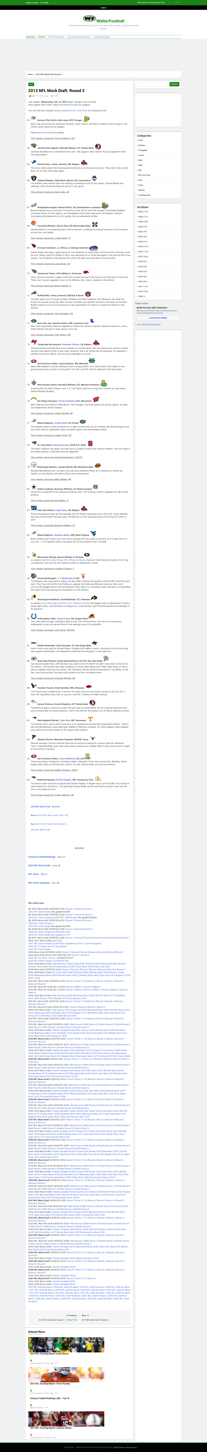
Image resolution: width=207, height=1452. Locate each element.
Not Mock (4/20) (111, 1151)
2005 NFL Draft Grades (39, 926)
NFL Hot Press (144, 175)
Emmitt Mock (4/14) (70, 1053)
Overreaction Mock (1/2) (58, 1137)
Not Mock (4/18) (111, 1171)
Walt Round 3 (49, 1027)
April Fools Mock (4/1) (115, 1013)
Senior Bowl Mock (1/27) (40, 1197)
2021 (141, 237)
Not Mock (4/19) (97, 1091)
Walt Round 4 (76, 1024)
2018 (141, 252)
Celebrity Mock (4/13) (63, 1013)
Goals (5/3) (80, 1070)
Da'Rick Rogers (63, 780)
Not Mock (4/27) (95, 1070)
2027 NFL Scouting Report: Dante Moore (49, 1354)
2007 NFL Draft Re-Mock (94, 1296)
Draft (31, 84)
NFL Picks (33, 874)
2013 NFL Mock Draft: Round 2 (52, 824)
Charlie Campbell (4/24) (64, 1267)
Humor (141, 155)
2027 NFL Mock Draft (56, 37)
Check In (42, 37)
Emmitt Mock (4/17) (106, 995)
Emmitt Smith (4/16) (68, 975)
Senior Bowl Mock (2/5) (68, 1232)
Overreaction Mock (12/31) (102, 1177)
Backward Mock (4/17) (46, 1033)
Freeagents (143, 150)
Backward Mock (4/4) (81, 1073)
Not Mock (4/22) (111, 1111)
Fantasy (142, 145)
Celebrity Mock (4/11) (59, 1073)
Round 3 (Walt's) (92, 989)
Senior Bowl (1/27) (49, 1157)
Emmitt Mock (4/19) (105, 1030)
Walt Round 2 (35, 1027)
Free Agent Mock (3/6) (40, 1036)
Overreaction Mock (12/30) (65, 1076)
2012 (141, 281)
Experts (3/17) (47, 998)
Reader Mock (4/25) (99, 972)
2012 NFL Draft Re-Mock (67, 1293)
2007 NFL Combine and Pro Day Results (47, 946)
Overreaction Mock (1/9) (57, 1249)
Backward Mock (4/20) (84, 995)
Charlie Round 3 (81, 1027)
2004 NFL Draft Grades (66, 917)
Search (174, 84)
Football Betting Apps (102, 37)
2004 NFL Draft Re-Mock (74, 1298)
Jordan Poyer (63, 618)
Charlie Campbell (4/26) (63, 1030)
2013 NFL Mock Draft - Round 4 (45, 806)
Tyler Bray (65, 720)
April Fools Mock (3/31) (88, 1258)
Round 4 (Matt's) (92, 987)
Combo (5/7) (82, 1131)
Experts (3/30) (123, 975)
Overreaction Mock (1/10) (93, 1232)
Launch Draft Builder (158, 318)
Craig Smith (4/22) (82, 964)
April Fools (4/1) (102, 966)
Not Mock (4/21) (110, 1131)
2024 (141, 222)
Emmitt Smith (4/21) (102, 964)
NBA (140, 165)
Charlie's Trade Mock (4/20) (106, 1050)
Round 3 (88, 909)
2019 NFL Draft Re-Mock (92, 1287)
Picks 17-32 (80, 981)
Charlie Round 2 (65, 1027)
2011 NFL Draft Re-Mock (92, 1293)
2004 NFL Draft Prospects (41, 917)
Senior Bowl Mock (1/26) (59, 1177)
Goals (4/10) (80, 1033)
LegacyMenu (30, 37)
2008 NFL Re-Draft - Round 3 (42, 958)
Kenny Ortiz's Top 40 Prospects (86, 943)
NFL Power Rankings (39, 883)
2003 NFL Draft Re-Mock (100, 1298)
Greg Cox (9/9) (59, 1036)
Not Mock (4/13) (89, 1053)
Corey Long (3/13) (117, 1194)
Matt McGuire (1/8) (67, 1015)
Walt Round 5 (90, 1024)
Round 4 (97, 938)
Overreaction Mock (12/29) (53, 1096)
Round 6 (116, 938)
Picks (141, 185)
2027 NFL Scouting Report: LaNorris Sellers (51, 1428)
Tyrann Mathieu (67, 758)
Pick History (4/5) (106, 1053)
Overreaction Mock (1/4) (78, 1117)
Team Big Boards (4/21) (40, 1013)
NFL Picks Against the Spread (79, 37)
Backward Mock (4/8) (71, 1154)
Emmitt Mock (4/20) (114, 1070)
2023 (141, 227)
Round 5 (107, 938)
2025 (141, 217)
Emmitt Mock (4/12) (112, 1192)
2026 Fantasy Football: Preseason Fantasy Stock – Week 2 (141, 3)
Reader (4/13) (61, 998)
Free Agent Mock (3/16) (95, 1194)
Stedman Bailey (62, 535)
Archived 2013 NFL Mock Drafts (114, 1056)
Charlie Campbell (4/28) (63, 1111)
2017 (141, 257)
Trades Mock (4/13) (38, 1073)
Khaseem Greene (70, 344)
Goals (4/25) (83, 1091)
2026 (141, 212)
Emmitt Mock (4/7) (70, 1174)
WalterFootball (110, 21)
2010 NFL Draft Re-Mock (118, 1293)
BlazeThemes (119, 1447)
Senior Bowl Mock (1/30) (68, 1215)
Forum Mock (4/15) (85, 966)
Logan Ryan (61, 510)
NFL (140, 170)
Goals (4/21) (96, 1151)
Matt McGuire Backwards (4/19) (59, 966)
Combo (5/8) (83, 1111)
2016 (141, 261)
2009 (141, 296)
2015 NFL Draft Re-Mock (93, 1290)
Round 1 (70, 909)
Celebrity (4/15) (65, 1033)
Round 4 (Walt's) (74, 987)
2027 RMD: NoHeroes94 (147, 324)
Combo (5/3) (83, 1192)
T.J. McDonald (65, 578)
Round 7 (125, 938)
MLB (140, 160)
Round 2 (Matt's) (110, 989)
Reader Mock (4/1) (118, 1033)
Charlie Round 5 (122, 1024)
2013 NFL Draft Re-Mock (41, 1293)
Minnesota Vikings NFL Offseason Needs (65, 560)
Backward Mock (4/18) (100, 1212)
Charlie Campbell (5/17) (63, 1212)
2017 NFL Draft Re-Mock (41, 1290)
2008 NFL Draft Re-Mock (68, 1296)
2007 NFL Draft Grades (39, 949)
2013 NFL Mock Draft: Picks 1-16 (53, 815)
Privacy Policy (131, 1447)
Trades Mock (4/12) (38, 1093)
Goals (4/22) (96, 1131)
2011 (141, 286)
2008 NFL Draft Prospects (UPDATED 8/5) (48, 961)
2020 (141, 242)
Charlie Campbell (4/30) (63, 1091)
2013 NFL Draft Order (77, 110)
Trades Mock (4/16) (50, 1114)
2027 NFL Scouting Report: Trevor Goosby (50, 1383)
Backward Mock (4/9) (51, 1134)
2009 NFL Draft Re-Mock (42, 1296)
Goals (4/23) (96, 1111)
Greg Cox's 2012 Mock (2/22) (43, 1015)
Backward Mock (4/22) (99, 1010)
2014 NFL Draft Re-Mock (118, 1290)
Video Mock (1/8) (80, 1177)
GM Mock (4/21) (84, 1050)
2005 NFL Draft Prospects (40, 923)
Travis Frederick (67, 401)
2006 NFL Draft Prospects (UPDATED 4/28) (49, 932)
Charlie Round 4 (106, 1024)
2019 (141, 247)
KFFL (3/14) (34, 978)
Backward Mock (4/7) (93, 1114)
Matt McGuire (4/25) (62, 964)
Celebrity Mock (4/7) (73, 1134)
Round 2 (79, 909)
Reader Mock (68, 1056)
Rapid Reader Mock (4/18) (47, 1053)
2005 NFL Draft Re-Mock (47, 1298)
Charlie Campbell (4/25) (63, 1050)
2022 (141, 232)
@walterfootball (70, 105)
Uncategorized (144, 195)
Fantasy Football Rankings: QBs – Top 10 (49, 1398)
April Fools (57, 940)
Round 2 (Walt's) (74, 989)
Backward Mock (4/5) (90, 1174)
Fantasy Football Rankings (42, 857)
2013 (141, 276)
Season (142, 190)
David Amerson (61, 445)
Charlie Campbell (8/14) (64, 1284)
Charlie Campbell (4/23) (64, 1192)
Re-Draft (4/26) (60, 972)
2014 (141, 271)
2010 (141, 291)
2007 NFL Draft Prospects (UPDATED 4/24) (49, 943)
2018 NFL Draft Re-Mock (118, 1287)
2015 (141, 266)
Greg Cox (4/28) (78, 1010)
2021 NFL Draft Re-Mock (40, 1287)
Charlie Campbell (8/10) (64, 1281)
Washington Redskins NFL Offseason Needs (68, 603)
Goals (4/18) (96, 1192)
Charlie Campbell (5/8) (63, 1070)
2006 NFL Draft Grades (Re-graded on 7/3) (49, 935)
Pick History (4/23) (85, 1030)
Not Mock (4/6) (96, 1013)
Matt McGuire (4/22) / (62, 995)
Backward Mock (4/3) (81, 1093)
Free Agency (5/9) (60, 1010)
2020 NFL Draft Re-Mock (66, 1287)
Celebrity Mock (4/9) (89, 975)
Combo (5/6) (83, 1151)
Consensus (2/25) (77, 998)
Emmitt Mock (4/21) (120, 1010)
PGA (140, 180)
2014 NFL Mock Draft (40, 829)
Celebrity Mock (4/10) (59, 1093)
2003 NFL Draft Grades (39, 912)
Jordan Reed (60, 423)
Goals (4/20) (96, 1171)
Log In (103, 7)
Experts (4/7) (81, 1013)
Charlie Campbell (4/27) (63, 1131)
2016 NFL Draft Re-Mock (67, 1290)
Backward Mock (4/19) (46, 975)
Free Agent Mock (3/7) (87, 1056)
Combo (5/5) (82, 1171)
